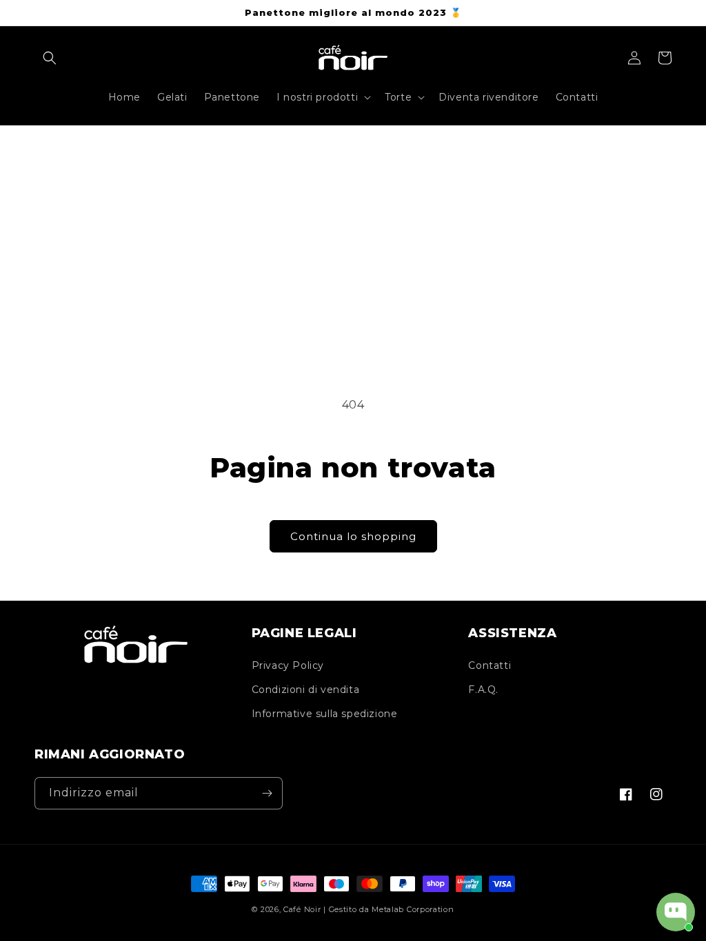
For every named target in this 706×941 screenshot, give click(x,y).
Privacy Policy (288, 665)
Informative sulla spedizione (325, 713)
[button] (49, 58)
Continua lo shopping (353, 536)
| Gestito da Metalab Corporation (388, 909)
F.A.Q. (483, 689)
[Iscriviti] (267, 793)
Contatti (489, 665)
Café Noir (302, 909)
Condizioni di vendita (306, 689)
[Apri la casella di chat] (675, 912)
